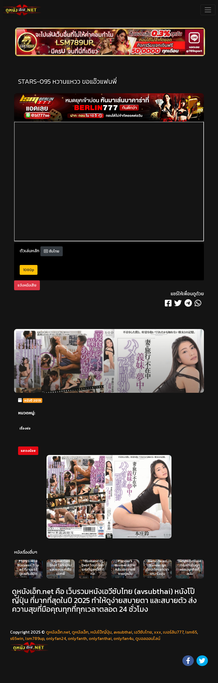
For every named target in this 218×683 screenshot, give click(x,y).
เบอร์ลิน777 (173, 632)
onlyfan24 (56, 638)
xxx (157, 632)
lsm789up (34, 638)
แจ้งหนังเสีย (27, 285)
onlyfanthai (100, 638)
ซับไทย (53, 251)
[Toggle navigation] (207, 10)
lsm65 (191, 632)
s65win (16, 638)
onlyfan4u (123, 638)
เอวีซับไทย (143, 632)
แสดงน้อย (28, 450)
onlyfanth (77, 638)
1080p (28, 270)
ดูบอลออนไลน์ (147, 638)
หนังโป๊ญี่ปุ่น (101, 632)
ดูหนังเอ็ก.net (58, 632)
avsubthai (123, 632)
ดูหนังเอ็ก (80, 632)
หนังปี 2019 (32, 400)
